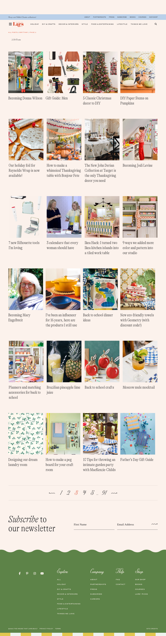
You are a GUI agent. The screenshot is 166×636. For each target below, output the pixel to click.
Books (133, 17)
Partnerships (99, 17)
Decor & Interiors (67, 594)
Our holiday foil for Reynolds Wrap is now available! (24, 170)
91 (104, 493)
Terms (58, 629)
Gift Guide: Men (57, 98)
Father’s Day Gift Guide (136, 459)
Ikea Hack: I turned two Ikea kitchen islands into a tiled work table (102, 248)
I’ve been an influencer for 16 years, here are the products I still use (61, 320)
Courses (142, 17)
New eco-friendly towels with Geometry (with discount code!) (137, 320)
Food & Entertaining (69, 604)
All (59, 580)
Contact (120, 584)
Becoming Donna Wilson (25, 98)
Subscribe (122, 17)
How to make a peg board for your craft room (59, 464)
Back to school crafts (99, 387)
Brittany (23, 32)
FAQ (118, 580)
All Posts (13, 32)
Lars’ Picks (141, 594)
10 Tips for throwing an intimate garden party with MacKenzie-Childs (99, 464)
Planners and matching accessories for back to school (25, 392)
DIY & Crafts (64, 589)
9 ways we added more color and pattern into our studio (138, 248)
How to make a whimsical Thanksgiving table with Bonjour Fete (64, 170)
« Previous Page (52, 493)
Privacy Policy (46, 629)
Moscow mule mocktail (139, 387)
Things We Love (66, 614)
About (87, 17)
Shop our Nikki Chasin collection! (22, 17)
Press (111, 17)
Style (60, 599)
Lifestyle (62, 609)
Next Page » (114, 493)
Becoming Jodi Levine (138, 165)
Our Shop (153, 17)
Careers (95, 599)
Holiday (61, 584)
